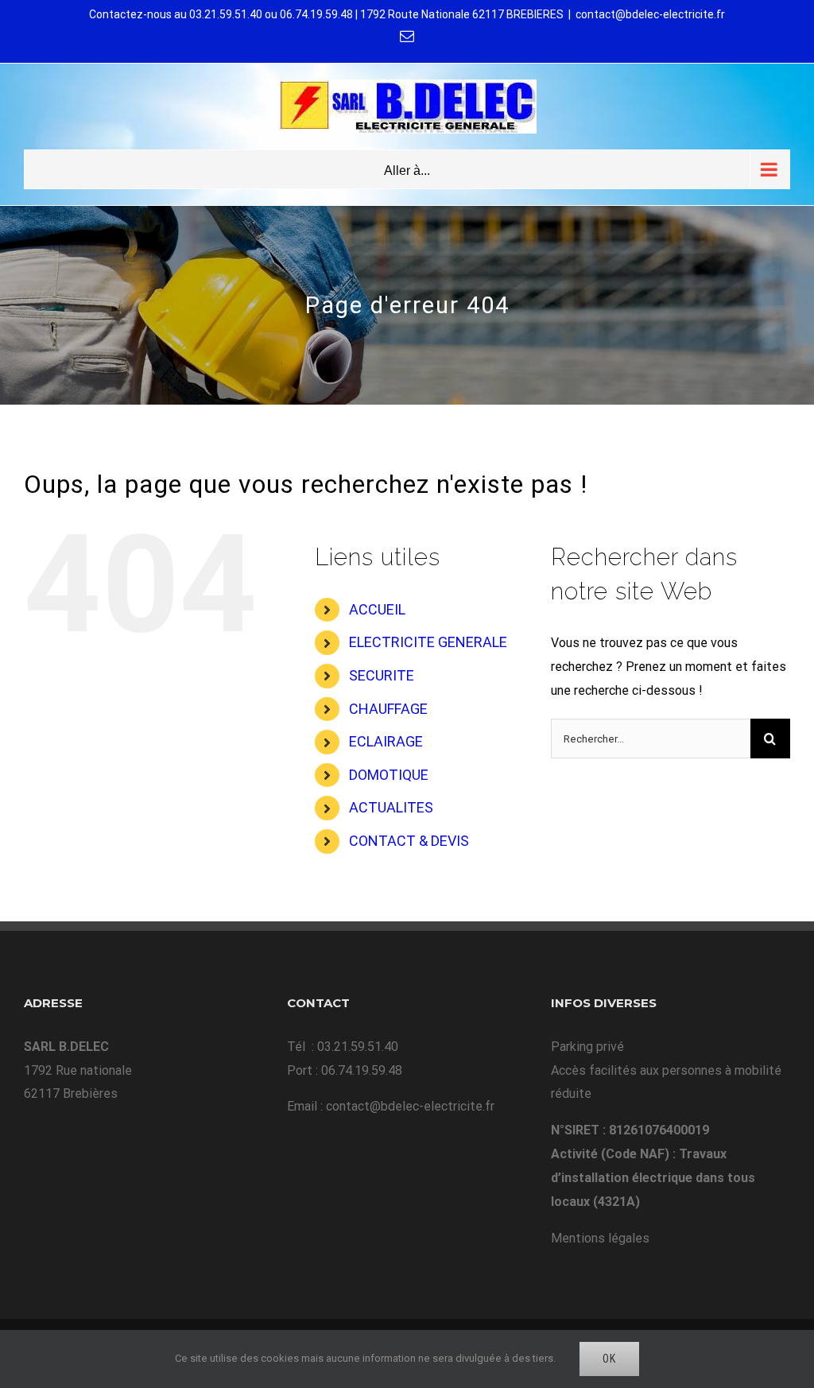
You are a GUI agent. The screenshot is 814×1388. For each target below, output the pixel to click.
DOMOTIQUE (388, 774)
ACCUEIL (377, 609)
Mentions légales (600, 1238)
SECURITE (381, 675)
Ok (609, 1358)
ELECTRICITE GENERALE (428, 642)
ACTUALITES (391, 807)
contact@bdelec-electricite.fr (650, 14)
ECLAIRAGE (386, 741)
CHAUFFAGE (388, 708)
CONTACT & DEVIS (409, 840)
